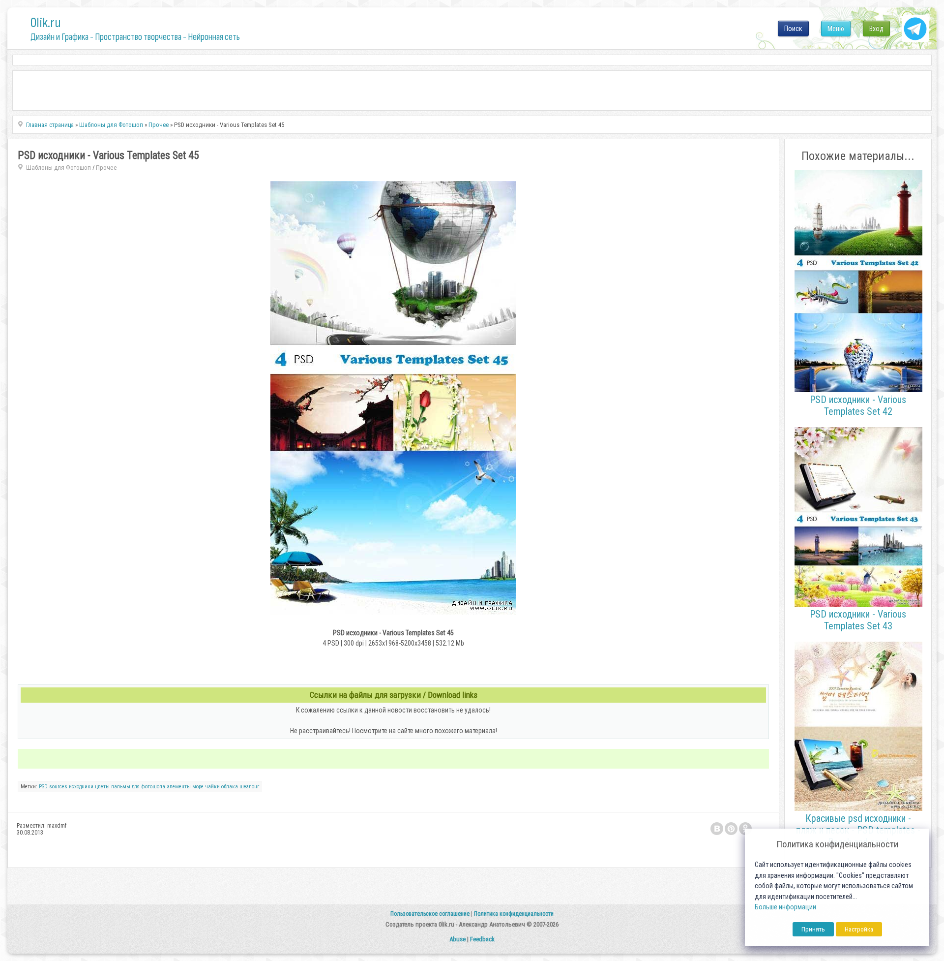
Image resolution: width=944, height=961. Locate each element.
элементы (179, 786)
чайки (212, 786)
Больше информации (785, 907)
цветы (102, 786)
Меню (835, 28)
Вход (876, 28)
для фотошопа (148, 786)
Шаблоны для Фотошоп (58, 167)
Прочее (106, 167)
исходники (81, 786)
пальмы (120, 786)
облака (229, 786)
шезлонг (249, 786)
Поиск (793, 28)
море (198, 786)
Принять (813, 929)
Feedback (482, 939)
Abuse (457, 939)
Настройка (859, 929)
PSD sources (53, 786)
